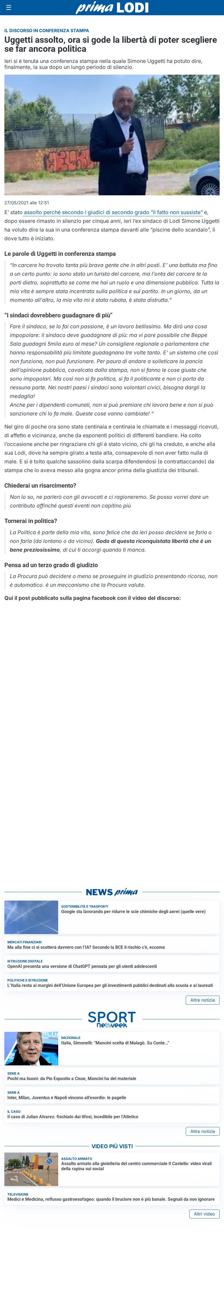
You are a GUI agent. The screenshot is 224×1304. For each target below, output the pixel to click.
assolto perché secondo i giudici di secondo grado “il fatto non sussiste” (113, 212)
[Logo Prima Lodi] (112, 7)
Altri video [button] (204, 1214)
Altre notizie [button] (202, 1000)
